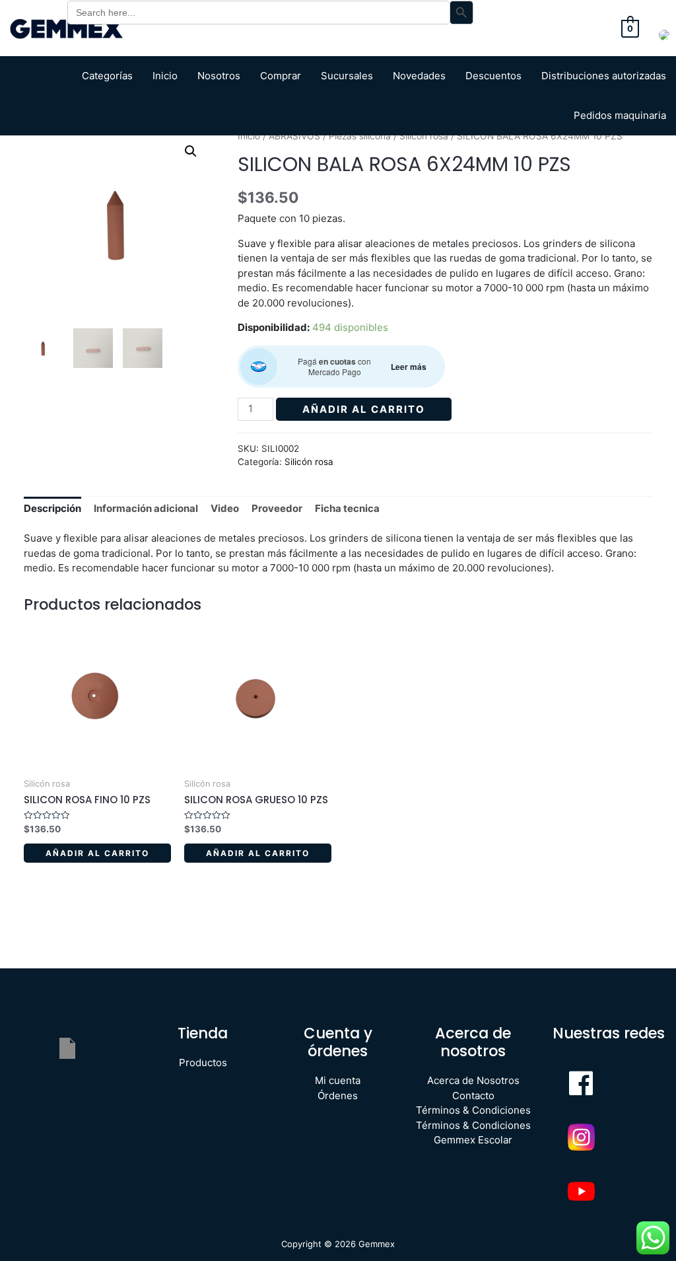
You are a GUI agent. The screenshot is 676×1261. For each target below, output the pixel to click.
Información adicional (146, 508)
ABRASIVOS (294, 136)
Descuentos (493, 75)
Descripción (52, 508)
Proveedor (277, 508)
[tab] (52, 509)
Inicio (165, 75)
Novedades (419, 75)
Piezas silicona (360, 136)
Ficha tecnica (347, 508)
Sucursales (347, 75)
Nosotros (218, 75)
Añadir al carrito (363, 409)
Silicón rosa (423, 136)
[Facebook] (581, 1083)
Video (225, 508)
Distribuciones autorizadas (603, 75)
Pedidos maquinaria (620, 115)
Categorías (107, 75)
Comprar (280, 75)
